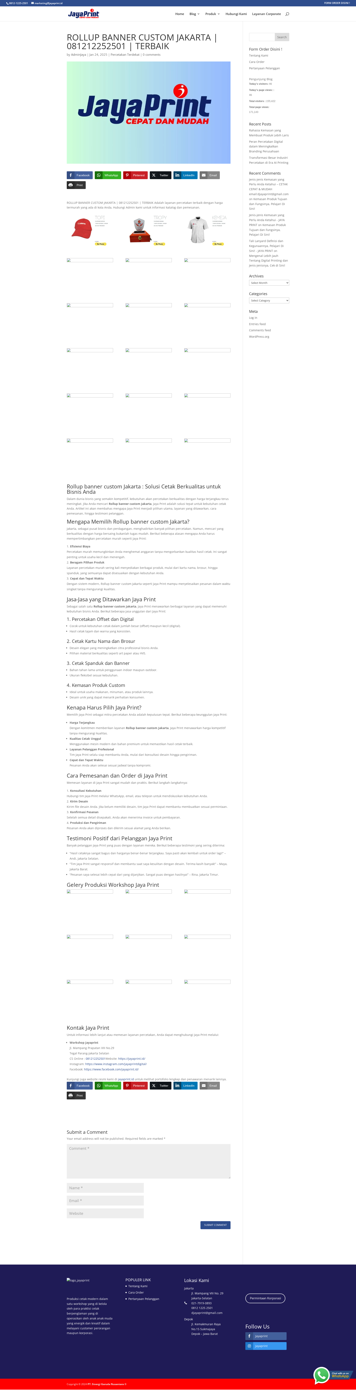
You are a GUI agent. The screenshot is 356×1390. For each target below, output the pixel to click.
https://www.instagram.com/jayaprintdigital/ (116, 1064)
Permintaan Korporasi (265, 1298)
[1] (90, 229)
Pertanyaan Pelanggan (264, 68)
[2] (148, 229)
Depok (188, 1319)
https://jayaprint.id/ (131, 1059)
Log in (253, 318)
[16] (207, 319)
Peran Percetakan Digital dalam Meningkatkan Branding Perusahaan (266, 146)
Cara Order (257, 62)
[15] (90, 364)
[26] (207, 951)
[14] (148, 364)
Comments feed (260, 330)
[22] (90, 905)
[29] (207, 996)
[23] (207, 905)
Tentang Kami (258, 55)
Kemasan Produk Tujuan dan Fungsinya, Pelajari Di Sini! (268, 204)
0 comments (151, 54)
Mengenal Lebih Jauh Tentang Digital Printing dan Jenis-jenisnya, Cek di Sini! (268, 261)
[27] (148, 996)
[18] (90, 319)
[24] (90, 951)
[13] (207, 364)
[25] (148, 951)
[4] (90, 274)
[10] (207, 409)
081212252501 (95, 1059)
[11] (148, 409)
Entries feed (257, 324)
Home (179, 14)
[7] (148, 454)
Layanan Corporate (266, 14)
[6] (207, 454)
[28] (90, 996)
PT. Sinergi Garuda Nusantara (106, 1384)
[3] (207, 229)
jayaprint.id (126, 1079)
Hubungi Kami (236, 14)
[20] (148, 274)
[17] (148, 319)
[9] (90, 454)
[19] (207, 274)
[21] (148, 905)
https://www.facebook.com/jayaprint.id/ (111, 1069)
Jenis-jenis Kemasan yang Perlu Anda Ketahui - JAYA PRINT (267, 220)
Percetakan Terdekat (125, 54)
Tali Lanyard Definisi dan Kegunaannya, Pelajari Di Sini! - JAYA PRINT (266, 246)
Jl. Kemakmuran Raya (206, 1324)
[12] (90, 409)
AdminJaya (78, 54)
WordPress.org (259, 337)
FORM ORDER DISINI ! (337, 3)
